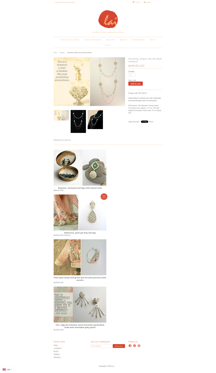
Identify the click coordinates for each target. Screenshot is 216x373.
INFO (152, 39)
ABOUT (122, 39)
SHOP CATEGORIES (92, 39)
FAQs (56, 345)
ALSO (107, 45)
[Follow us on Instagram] (139, 346)
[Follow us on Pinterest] (135, 346)
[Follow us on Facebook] (130, 346)
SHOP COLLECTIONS (69, 39)
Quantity (131, 71)
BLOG (56, 351)
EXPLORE (110, 39)
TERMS (57, 354)
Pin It (151, 122)
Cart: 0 (137, 2)
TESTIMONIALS (138, 39)
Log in (57, 2)
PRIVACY (57, 357)
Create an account (68, 2)
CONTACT (58, 348)
